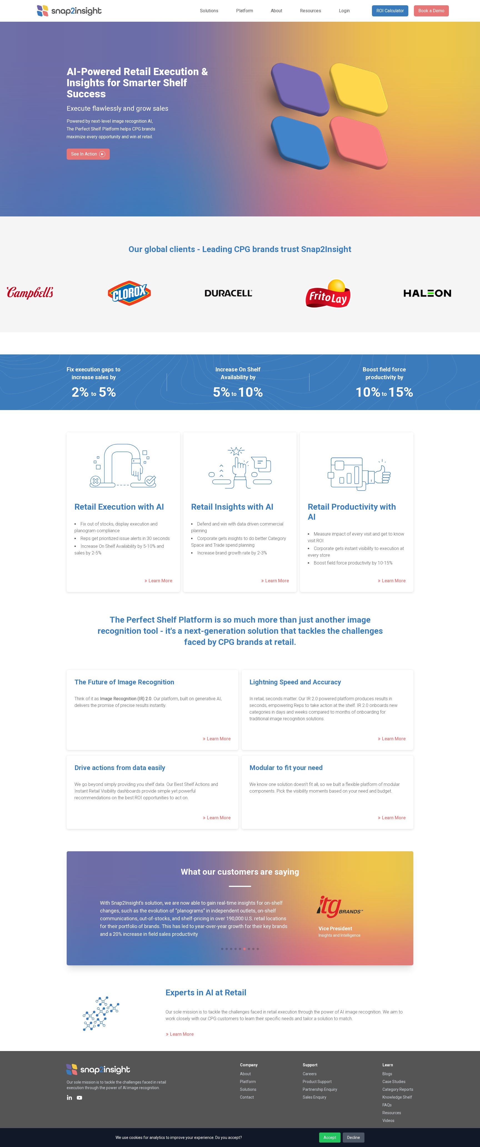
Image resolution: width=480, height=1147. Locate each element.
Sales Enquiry (314, 1097)
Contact (247, 1097)
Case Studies (394, 1081)
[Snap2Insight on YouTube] (79, 1098)
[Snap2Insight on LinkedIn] (69, 1098)
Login (344, 10)
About (276, 10)
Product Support (317, 1081)
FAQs (387, 1105)
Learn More (160, 581)
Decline (353, 1137)
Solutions (209, 10)
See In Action (84, 154)
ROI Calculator (390, 10)
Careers (310, 1074)
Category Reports (397, 1089)
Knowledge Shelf (397, 1097)
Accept (330, 1137)
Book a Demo (431, 10)
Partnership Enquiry (320, 1089)
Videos (388, 1120)
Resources (310, 10)
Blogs (387, 1074)
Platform (244, 10)
